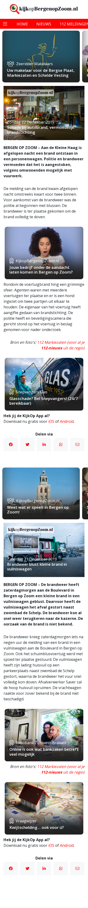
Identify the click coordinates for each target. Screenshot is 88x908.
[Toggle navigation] (5, 24)
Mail (77, 444)
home (22, 24)
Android (67, 421)
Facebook (11, 444)
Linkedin (44, 444)
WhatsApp (61, 444)
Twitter (27, 444)
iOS (51, 421)
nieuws (43, 24)
